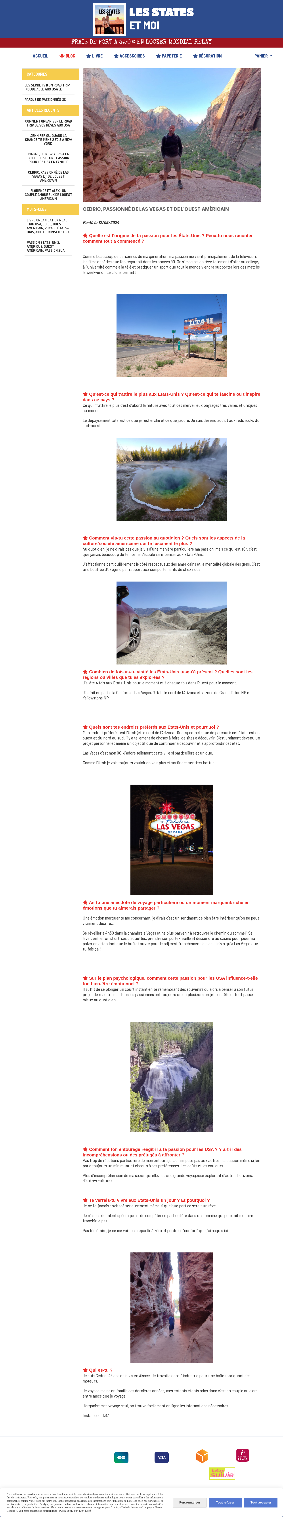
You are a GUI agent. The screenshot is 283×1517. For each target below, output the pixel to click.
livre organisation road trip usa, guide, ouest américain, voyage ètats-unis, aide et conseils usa (48, 226)
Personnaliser (189, 1502)
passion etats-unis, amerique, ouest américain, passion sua (46, 246)
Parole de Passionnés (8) (45, 99)
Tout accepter (260, 1502)
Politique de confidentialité (74, 1510)
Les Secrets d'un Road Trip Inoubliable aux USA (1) (47, 87)
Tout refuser (225, 1502)
